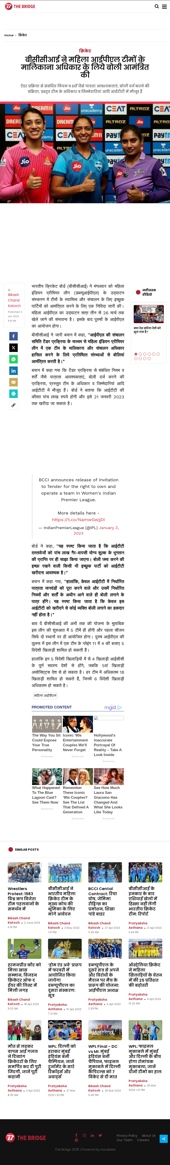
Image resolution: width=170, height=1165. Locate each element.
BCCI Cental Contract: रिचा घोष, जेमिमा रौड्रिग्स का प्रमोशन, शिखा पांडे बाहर (102, 901)
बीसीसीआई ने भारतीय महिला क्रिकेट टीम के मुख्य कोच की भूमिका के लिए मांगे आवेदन (61, 901)
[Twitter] (13, 347)
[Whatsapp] (13, 359)
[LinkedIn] (13, 370)
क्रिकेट (85, 51)
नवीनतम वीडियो (149, 292)
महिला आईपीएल (45, 695)
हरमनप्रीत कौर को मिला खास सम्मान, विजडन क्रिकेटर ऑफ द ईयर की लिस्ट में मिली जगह (24, 977)
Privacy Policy (127, 1135)
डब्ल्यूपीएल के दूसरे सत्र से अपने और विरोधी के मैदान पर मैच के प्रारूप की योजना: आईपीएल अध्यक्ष (103, 977)
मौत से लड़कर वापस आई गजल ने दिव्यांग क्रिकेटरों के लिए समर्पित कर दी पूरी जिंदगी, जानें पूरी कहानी (24, 1062)
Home (9, 35)
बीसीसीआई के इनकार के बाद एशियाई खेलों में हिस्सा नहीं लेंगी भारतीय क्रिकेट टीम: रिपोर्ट (143, 901)
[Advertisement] (85, 239)
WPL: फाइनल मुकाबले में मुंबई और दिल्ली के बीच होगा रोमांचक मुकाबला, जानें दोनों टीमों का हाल (145, 1059)
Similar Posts (27, 849)
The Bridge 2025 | (68, 1149)
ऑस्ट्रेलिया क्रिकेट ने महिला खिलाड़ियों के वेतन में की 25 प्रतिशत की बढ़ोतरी (145, 975)
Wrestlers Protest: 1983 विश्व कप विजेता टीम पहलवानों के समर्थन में (23, 899)
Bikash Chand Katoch (19, 920)
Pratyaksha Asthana (138, 925)
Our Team (125, 1140)
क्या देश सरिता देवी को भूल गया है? (147, 330)
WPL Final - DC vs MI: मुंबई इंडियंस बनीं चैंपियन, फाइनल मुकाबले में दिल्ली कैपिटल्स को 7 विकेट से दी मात (104, 1062)
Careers (143, 1140)
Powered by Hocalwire (99, 1149)
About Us (149, 1135)
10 (149, 358)
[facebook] (13, 336)
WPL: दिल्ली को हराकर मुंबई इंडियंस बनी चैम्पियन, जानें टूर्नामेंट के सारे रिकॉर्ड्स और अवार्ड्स (62, 1062)
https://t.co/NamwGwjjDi (78, 519)
